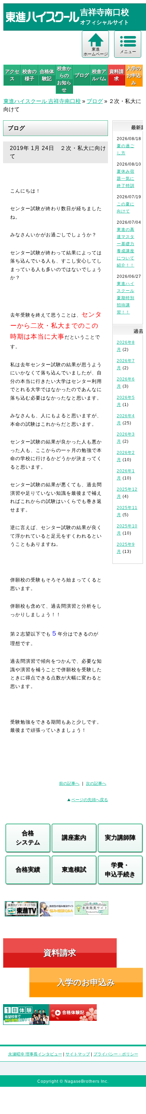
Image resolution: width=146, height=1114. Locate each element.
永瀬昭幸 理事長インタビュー (35, 1054)
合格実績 (28, 869)
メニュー (128, 51)
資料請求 (116, 75)
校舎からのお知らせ (64, 79)
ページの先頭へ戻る (89, 799)
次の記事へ (96, 783)
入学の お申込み (134, 75)
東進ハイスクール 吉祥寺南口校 (42, 101)
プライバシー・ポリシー (115, 1054)
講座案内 (74, 837)
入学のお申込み (86, 982)
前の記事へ (69, 783)
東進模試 (74, 869)
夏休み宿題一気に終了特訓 (125, 178)
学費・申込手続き (120, 870)
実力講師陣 (120, 837)
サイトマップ (78, 1054)
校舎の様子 (29, 75)
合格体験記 (47, 75)
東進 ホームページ (96, 51)
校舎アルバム (99, 75)
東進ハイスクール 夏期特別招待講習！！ (125, 298)
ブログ (82, 75)
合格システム (28, 838)
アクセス (12, 75)
